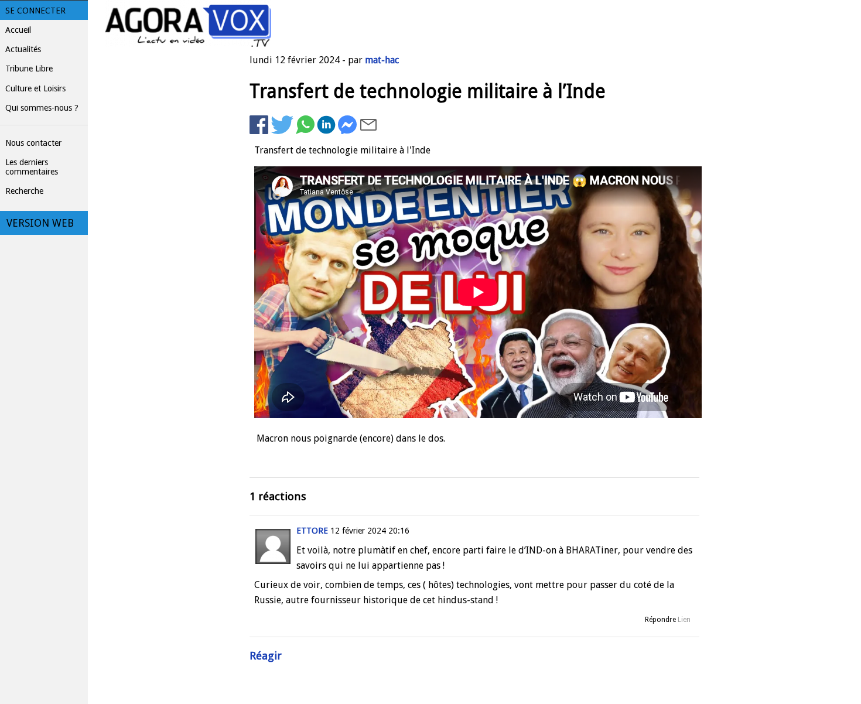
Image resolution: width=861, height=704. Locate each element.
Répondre (660, 620)
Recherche (24, 191)
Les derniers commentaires (31, 167)
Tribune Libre (29, 68)
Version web (40, 223)
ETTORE (312, 530)
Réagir (266, 656)
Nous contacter (33, 143)
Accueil (18, 30)
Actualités (23, 49)
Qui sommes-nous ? (41, 107)
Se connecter (35, 10)
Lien (684, 620)
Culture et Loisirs (35, 88)
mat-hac (382, 60)
